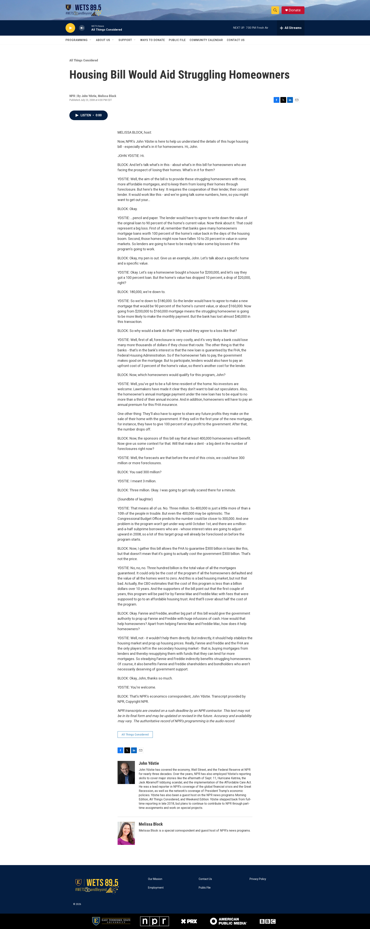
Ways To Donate (152, 40)
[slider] (88, 28)
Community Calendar (206, 40)
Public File (177, 40)
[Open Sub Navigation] (90, 40)
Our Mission (155, 879)
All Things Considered (83, 60)
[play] (70, 28)
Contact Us (236, 40)
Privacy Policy (258, 879)
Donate (295, 10)
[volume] (82, 28)
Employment (156, 887)
